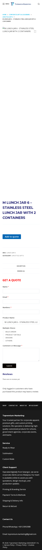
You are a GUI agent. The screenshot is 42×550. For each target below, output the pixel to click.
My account (33, 405)
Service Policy (9, 545)
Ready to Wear (9, 448)
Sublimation (8, 453)
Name (6, 287)
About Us (23, 405)
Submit (9, 366)
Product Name (8, 318)
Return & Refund (10, 506)
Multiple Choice (9, 328)
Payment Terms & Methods (14, 495)
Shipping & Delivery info (13, 500)
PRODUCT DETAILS (13, 335)
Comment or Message (12, 346)
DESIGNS (9, 337)
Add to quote (12, 236)
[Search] (39, 4)
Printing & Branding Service (14, 489)
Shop (4, 405)
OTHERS (8, 340)
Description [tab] (21, 266)
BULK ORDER (10, 332)
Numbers (7, 307)
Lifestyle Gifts (18, 256)
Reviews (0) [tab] (21, 271)
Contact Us (13, 405)
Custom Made (8, 459)
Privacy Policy (21, 545)
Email (5, 297)
